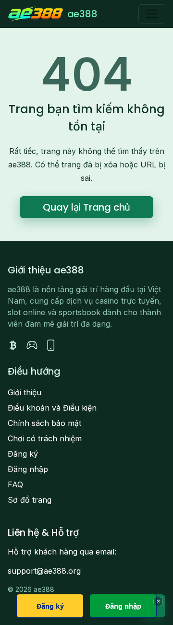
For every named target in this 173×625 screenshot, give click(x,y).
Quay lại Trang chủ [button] (86, 207)
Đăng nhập (28, 469)
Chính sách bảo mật (44, 423)
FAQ (15, 484)
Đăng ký (23, 454)
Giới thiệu (24, 392)
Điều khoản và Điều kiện (52, 408)
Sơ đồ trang (29, 500)
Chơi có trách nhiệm (45, 438)
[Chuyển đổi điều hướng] (151, 14)
